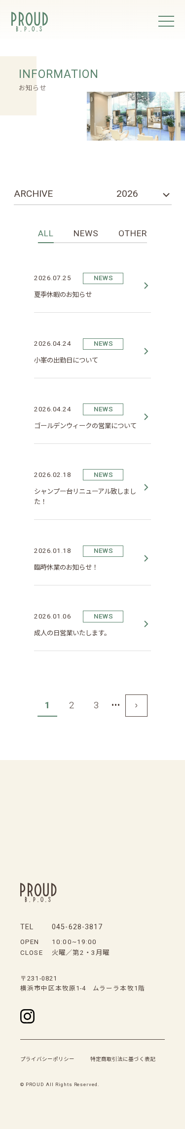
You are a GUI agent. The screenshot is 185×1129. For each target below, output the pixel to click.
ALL (46, 233)
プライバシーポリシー (47, 1059)
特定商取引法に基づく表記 (122, 1059)
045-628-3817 (77, 927)
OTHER (132, 233)
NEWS (86, 233)
